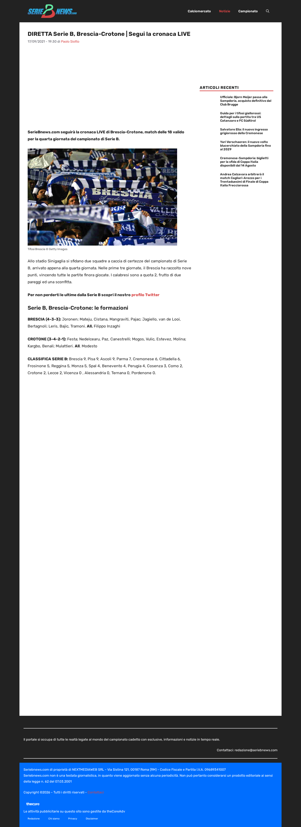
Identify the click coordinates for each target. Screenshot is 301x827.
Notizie (224, 11)
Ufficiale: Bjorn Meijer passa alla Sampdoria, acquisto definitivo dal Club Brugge (245, 100)
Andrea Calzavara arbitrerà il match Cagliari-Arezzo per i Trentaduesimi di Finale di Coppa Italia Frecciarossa (244, 179)
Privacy (72, 818)
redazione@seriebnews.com (256, 750)
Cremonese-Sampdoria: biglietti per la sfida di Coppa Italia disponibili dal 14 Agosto (244, 161)
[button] (267, 11)
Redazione (34, 818)
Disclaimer (92, 818)
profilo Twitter (145, 294)
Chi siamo (54, 818)
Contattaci (96, 792)
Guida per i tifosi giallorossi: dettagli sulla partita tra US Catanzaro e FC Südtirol (240, 116)
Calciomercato (199, 11)
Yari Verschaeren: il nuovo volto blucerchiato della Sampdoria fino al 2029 (245, 145)
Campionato (248, 11)
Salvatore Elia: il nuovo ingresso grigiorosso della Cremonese (244, 131)
